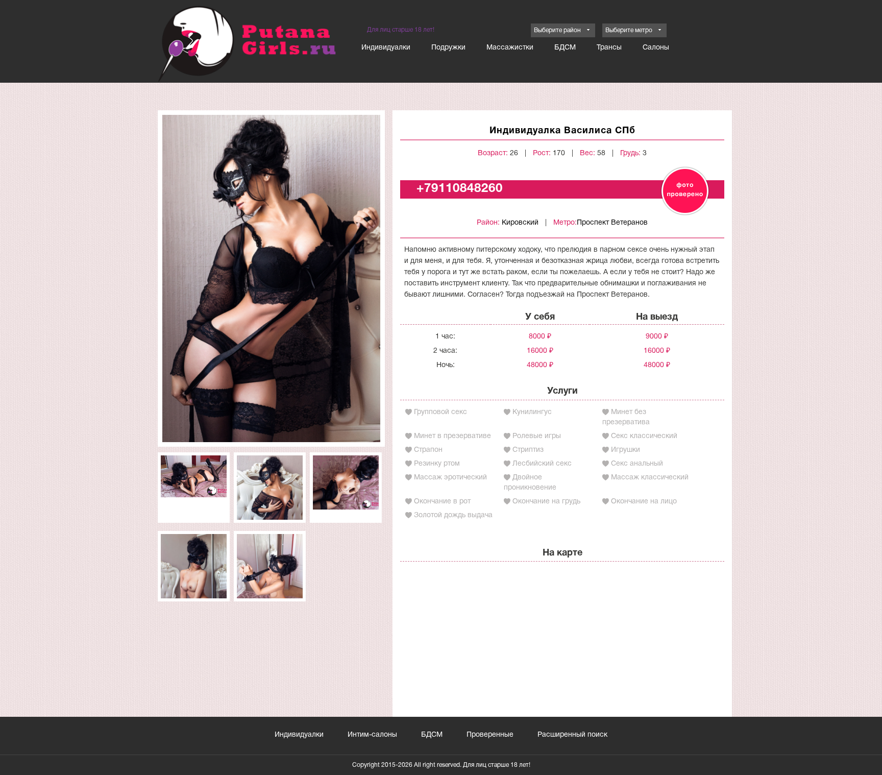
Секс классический (644, 436)
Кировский (520, 223)
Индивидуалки (385, 47)
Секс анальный (637, 464)
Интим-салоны (372, 735)
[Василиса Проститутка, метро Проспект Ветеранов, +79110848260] (271, 278)
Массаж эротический (450, 477)
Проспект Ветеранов (612, 223)
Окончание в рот (442, 501)
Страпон (428, 450)
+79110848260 (459, 189)
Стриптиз (528, 450)
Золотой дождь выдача (453, 515)
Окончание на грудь (546, 501)
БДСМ (565, 47)
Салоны (656, 47)
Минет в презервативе (452, 436)
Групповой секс (440, 412)
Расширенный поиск (572, 735)
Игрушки (625, 450)
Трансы (609, 47)
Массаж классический (650, 477)
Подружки (448, 47)
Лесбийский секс (542, 464)
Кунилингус (532, 412)
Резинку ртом (437, 464)
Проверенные (490, 735)
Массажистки (509, 47)
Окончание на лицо (644, 501)
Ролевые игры (536, 436)
